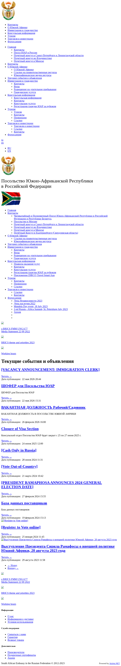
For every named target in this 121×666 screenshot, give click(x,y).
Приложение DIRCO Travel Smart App (34, 275)
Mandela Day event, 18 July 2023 (31, 306)
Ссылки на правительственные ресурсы (35, 72)
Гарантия (12, 637)
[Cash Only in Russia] (18, 450)
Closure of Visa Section (20, 429)
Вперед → (13, 568)
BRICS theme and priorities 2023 (18, 342)
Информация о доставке (21, 619)
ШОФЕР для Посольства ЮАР (28, 386)
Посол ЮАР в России (25, 52)
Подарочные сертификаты (22, 655)
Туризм (11, 36)
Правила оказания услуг (27, 264)
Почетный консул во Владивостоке (33, 58)
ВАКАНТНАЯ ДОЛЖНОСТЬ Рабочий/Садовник (43, 407)
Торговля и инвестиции (20, 38)
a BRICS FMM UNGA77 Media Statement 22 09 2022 (15, 330)
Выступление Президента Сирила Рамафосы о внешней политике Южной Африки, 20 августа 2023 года (58, 548)
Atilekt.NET (114, 663)
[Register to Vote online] (20, 527)
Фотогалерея (14, 41)
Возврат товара (16, 640)
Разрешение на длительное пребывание (35, 89)
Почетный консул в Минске (29, 61)
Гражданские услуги (25, 92)
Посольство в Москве (25, 221)
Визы (17, 86)
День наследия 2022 (24, 303)
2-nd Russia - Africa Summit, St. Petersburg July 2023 (41, 309)
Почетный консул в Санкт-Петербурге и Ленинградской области (49, 55)
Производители (16, 652)
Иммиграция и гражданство (23, 30)
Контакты (13, 24)
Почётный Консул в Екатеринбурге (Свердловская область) (46, 232)
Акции (11, 658)
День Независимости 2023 (28, 300)
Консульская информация (21, 33)
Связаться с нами (17, 634)
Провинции (20, 117)
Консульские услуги (25, 103)
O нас (11, 616)
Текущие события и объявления (25, 78)
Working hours (8, 353)
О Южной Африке (17, 27)
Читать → (6, 376)
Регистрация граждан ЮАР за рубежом (35, 106)
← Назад (12, 565)
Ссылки (18, 120)
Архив (17, 312)
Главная (12, 47)
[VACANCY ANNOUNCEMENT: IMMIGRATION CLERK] (50, 370)
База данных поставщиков (24, 503)
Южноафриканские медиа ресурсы (32, 75)
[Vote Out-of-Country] (19, 466)
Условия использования (20, 622)
